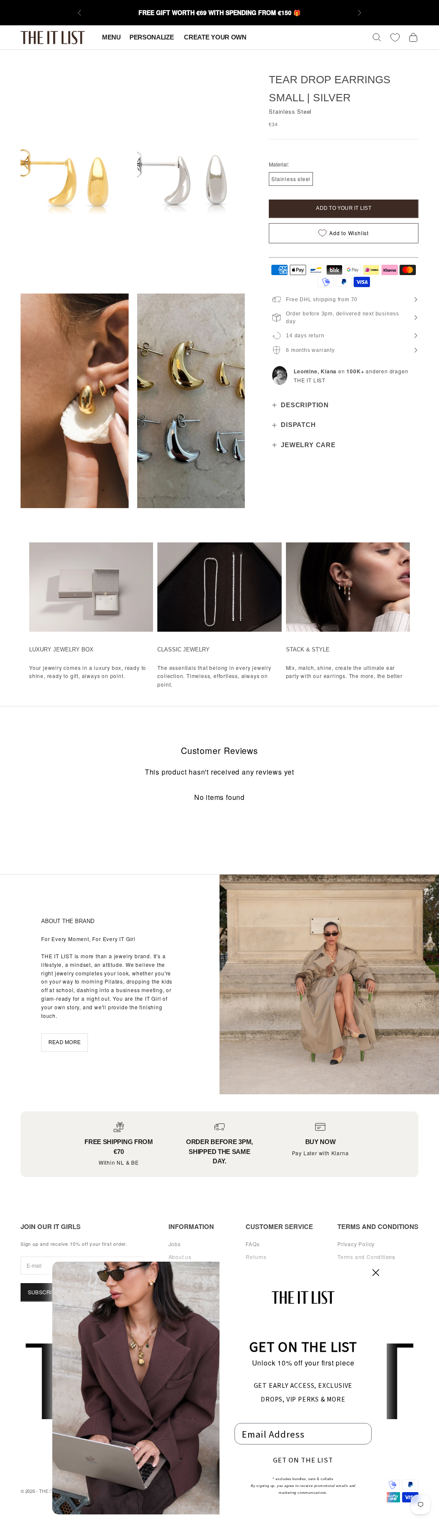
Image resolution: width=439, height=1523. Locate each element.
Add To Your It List (343, 208)
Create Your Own (215, 37)
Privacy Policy (356, 1243)
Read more (64, 1042)
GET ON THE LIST (303, 1459)
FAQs (252, 1243)
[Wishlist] (395, 37)
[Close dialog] (375, 1272)
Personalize (152, 37)
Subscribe (43, 1292)
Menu (111, 37)
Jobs (174, 1243)
